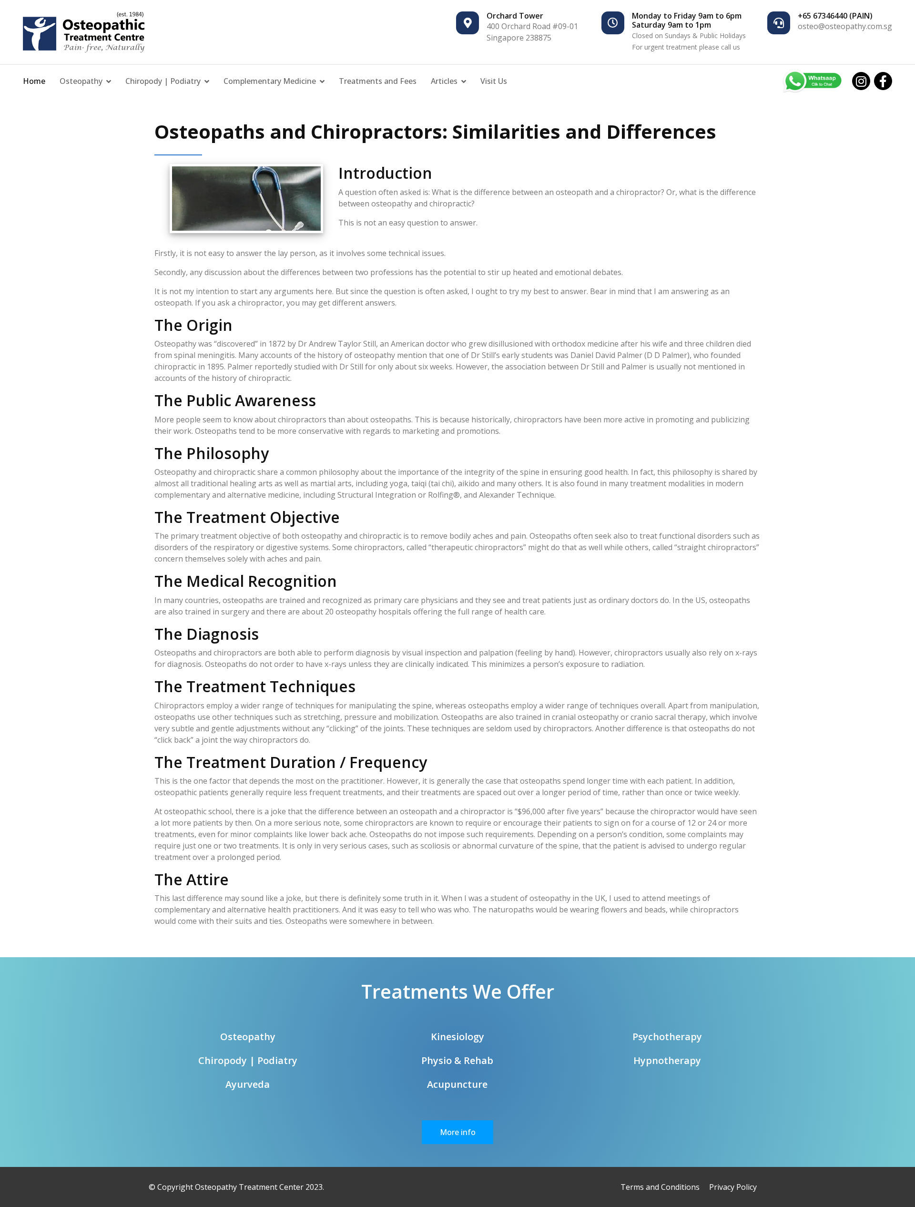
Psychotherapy (667, 1036)
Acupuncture (457, 1084)
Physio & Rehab (457, 1060)
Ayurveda (247, 1084)
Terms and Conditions (660, 1187)
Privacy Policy (733, 1187)
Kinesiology (457, 1036)
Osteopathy (81, 81)
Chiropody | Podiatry (163, 81)
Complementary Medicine (270, 81)
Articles (444, 81)
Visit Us (493, 81)
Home (34, 81)
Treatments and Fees (378, 81)
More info (458, 1132)
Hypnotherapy (667, 1060)
